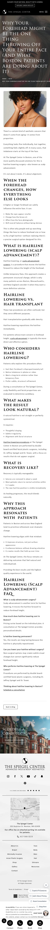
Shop (40, 928)
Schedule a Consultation (14, 740)
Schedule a (16, 731)
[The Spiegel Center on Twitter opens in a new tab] (21, 776)
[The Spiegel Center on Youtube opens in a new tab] (28, 776)
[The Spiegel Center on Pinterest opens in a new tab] (25, 783)
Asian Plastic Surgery (14, 858)
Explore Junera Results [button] (25, 5)
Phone (20, 928)
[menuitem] (8, 776)
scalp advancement (18, 338)
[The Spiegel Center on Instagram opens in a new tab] (8, 776)
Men (35, 854)
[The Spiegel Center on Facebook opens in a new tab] (15, 776)
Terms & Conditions (15, 889)
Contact (10, 928)
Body (35, 850)
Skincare (35, 862)
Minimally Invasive (14, 854)
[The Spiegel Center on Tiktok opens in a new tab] (35, 776)
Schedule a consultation (14, 690)
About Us (14, 846)
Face (35, 846)
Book (30, 928)
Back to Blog (10, 707)
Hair (35, 858)
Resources (35, 866)
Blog (10, 78)
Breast (14, 850)
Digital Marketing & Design (27, 896)
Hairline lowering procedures (16, 442)
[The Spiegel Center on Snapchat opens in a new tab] (42, 776)
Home (4, 78)
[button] (4, 920)
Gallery (14, 866)
